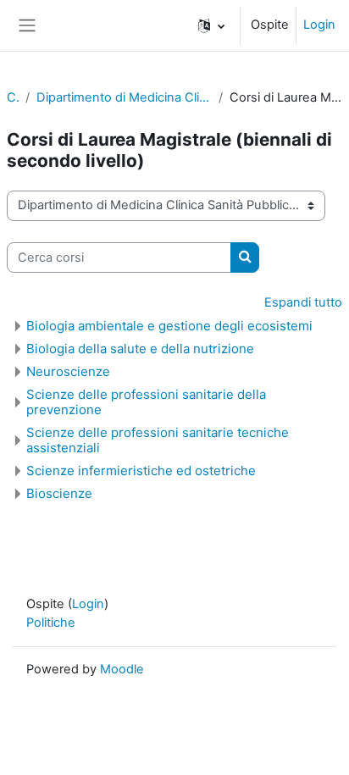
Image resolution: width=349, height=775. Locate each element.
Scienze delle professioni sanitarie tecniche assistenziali (157, 440)
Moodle (122, 669)
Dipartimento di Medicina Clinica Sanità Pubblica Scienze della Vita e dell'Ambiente (124, 97)
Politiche (50, 622)
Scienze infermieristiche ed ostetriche (141, 470)
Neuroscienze (68, 371)
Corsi (13, 97)
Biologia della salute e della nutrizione (140, 348)
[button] (211, 25)
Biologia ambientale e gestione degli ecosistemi (169, 326)
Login (319, 24)
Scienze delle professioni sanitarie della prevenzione (146, 402)
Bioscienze (59, 493)
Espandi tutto (303, 302)
